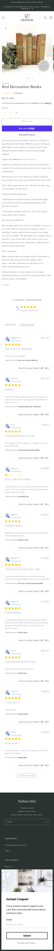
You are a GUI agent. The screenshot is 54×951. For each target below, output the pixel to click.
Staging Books (22, 757)
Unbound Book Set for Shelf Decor (29, 407)
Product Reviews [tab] (27, 324)
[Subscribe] (46, 822)
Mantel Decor (22, 673)
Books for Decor (23, 540)
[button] (3, 18)
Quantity (5, 108)
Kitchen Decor (23, 632)
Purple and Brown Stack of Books (29, 450)
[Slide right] (32, 78)
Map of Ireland (23, 714)
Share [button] (7, 285)
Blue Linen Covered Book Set (28, 360)
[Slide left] (21, 78)
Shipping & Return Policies (16, 845)
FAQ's (7, 851)
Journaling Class (23, 496)
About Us (9, 867)
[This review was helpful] (42, 368)
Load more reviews (27, 775)
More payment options (27, 134)
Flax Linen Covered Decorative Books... (31, 583)
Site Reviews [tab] (10, 324)
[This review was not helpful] (46, 368)
